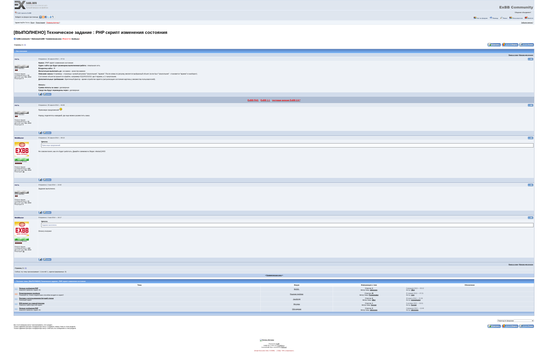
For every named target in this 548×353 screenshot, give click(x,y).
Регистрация (40, 22)
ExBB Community (23, 39)
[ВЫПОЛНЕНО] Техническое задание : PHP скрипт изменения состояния (90, 32)
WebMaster (75, 39)
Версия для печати (526, 55)
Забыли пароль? (527, 22)
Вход (32, 22)
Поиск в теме (513, 55)
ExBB (277, 344)
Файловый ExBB (38, 39)
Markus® (284, 347)
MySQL (296, 289)
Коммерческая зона (54, 39)
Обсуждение (296, 309)
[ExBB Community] (32, 8)
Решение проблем (296, 294)
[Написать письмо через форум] (47, 95)
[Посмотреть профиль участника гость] (40, 95)
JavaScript (296, 299)
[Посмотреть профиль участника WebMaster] (40, 181)
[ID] (530, 60)
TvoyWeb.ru (280, 345)
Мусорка (297, 304)
